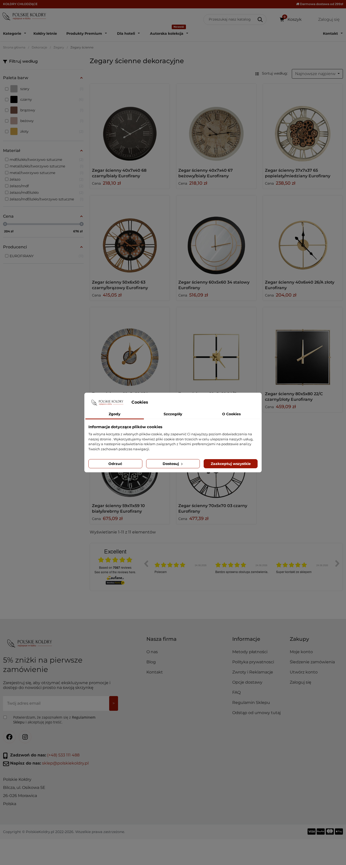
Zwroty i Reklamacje (252, 672)
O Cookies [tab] (231, 414)
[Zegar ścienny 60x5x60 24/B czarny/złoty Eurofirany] (216, 347)
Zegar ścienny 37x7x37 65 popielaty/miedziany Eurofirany (297, 173)
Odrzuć (115, 463)
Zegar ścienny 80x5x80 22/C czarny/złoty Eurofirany (294, 396)
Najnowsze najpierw (316, 73)
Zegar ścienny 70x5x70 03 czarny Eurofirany (212, 508)
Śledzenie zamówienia (312, 662)
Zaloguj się (300, 682)
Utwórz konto (304, 672)
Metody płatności (249, 651)
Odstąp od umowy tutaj (256, 712)
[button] (258, 641)
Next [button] (337, 563)
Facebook (9, 737)
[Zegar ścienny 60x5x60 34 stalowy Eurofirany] (216, 235)
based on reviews (115, 567)
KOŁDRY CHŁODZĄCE (20, 4)
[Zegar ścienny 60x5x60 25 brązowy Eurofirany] (130, 347)
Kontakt (154, 672)
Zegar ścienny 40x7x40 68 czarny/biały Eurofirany (119, 173)
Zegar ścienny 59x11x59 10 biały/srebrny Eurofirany (118, 508)
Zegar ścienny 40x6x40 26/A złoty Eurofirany (299, 285)
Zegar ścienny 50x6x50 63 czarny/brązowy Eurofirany (120, 285)
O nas (152, 651)
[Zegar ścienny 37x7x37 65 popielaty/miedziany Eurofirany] (303, 124)
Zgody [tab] (114, 414)
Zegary (58, 47)
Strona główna (14, 47)
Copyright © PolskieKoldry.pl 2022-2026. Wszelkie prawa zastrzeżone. (64, 831)
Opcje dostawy (247, 682)
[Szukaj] (260, 19)
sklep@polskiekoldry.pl (65, 763)
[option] (181, 567)
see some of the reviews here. (115, 572)
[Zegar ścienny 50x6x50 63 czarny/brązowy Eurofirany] (130, 235)
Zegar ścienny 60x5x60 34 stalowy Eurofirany (213, 285)
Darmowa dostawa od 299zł (321, 4)
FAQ (236, 692)
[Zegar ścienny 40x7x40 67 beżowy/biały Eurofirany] (216, 124)
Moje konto (301, 651)
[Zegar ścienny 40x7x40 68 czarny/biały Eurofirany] (130, 124)
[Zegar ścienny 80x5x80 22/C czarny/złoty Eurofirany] (303, 347)
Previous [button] (146, 563)
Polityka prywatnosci (253, 662)
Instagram (25, 737)
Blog (151, 662)
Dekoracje (39, 47)
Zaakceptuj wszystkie (231, 463)
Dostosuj (171, 463)
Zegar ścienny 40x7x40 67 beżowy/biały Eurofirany (205, 173)
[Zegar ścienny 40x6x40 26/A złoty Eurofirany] (303, 235)
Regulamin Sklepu (251, 702)
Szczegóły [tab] (173, 414)
